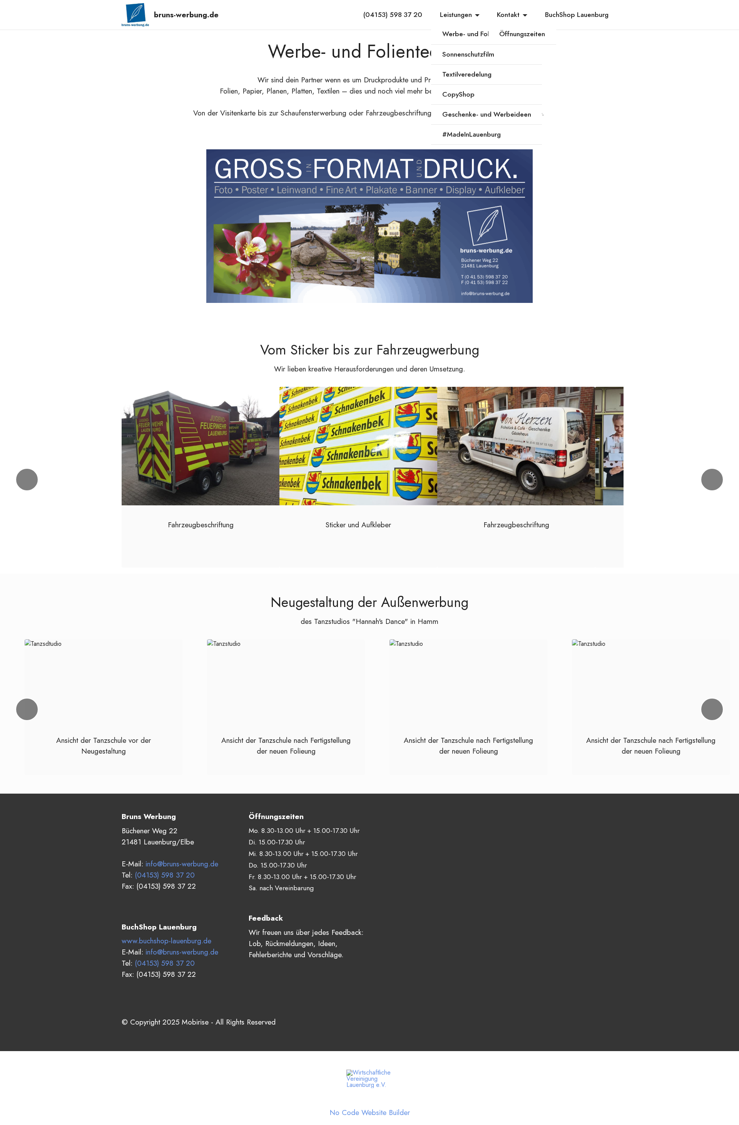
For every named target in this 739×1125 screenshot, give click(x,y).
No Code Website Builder (369, 1112)
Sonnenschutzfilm (468, 54)
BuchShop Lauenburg (577, 15)
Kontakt (508, 15)
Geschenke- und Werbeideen (486, 114)
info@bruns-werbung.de (181, 863)
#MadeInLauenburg (471, 134)
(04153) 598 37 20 (392, 15)
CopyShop (458, 94)
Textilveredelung (467, 74)
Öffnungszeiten (522, 34)
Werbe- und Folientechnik (481, 34)
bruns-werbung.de (186, 14)
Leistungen (456, 15)
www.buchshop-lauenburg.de (166, 940)
